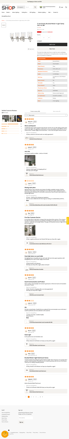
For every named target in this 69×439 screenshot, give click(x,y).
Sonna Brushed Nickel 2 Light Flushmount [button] (38, 371)
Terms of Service (5, 421)
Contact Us (55, 12)
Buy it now (52, 48)
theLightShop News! (6, 16)
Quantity (39, 34)
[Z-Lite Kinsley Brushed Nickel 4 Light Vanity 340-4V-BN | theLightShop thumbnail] (4, 25)
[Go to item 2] (13, 118)
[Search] (35, 7)
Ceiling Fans (24, 12)
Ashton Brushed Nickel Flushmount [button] (36, 175)
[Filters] (26, 115)
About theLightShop (6, 412)
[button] (12, 124)
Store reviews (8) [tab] (56, 111)
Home (3, 12)
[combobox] (29, 7)
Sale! (49, 12)
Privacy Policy (4, 420)
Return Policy (4, 418)
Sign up (21, 422)
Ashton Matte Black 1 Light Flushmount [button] (37, 345)
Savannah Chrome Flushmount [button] (36, 138)
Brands (8, 12)
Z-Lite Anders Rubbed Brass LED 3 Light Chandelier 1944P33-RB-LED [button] (43, 205)
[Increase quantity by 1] (49, 37)
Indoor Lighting (15, 12)
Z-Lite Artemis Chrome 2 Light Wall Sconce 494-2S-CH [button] (40, 243)
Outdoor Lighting (42, 12)
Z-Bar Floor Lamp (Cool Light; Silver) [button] (37, 294)
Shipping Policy (5, 416)
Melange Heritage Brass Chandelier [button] (36, 269)
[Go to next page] (43, 397)
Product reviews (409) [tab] (35, 111)
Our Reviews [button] (67, 220)
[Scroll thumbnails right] (20, 118)
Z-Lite (39, 27)
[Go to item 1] (5, 118)
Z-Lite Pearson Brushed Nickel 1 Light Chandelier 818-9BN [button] (41, 322)
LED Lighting (32, 12)
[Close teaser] (8, 430)
